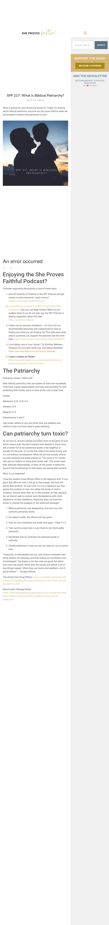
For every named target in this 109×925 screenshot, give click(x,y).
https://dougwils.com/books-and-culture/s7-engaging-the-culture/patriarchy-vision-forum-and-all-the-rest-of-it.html (35, 580)
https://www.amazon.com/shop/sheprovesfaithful (39, 339)
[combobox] (83, 45)
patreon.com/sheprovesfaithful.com (27, 301)
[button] (85, 33)
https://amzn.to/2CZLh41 (21, 320)
